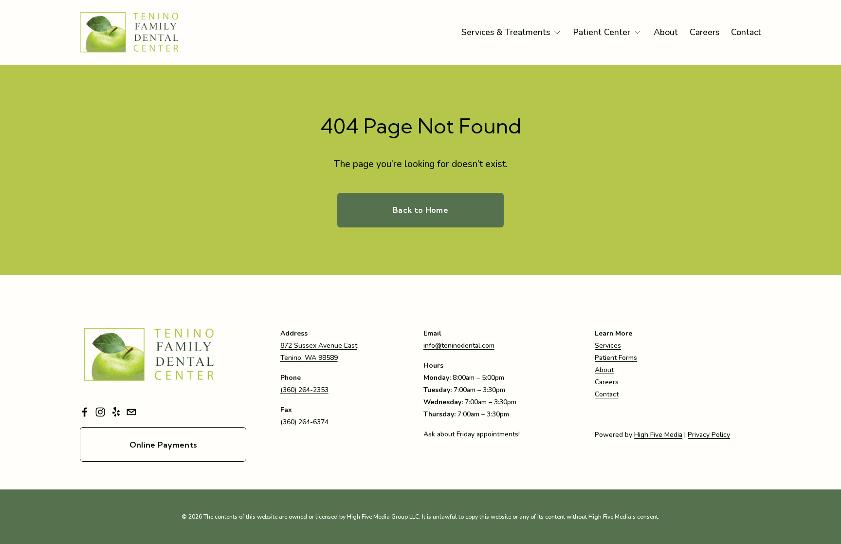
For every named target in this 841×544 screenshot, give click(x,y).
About (666, 32)
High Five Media (658, 434)
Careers (704, 32)
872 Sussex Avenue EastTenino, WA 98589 (318, 351)
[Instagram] (100, 412)
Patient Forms (616, 357)
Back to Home (420, 210)
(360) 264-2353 (304, 389)
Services (608, 345)
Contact (746, 32)
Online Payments (163, 445)
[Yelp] (116, 412)
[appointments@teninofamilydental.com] (131, 412)
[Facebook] (85, 412)
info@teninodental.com (458, 345)
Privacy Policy (709, 434)
